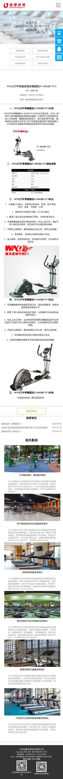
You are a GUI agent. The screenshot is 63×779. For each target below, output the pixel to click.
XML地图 (36, 759)
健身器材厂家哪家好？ (11, 424)
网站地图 (27, 759)
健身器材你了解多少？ (11, 431)
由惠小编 (34, 91)
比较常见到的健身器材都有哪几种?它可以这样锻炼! (24, 428)
